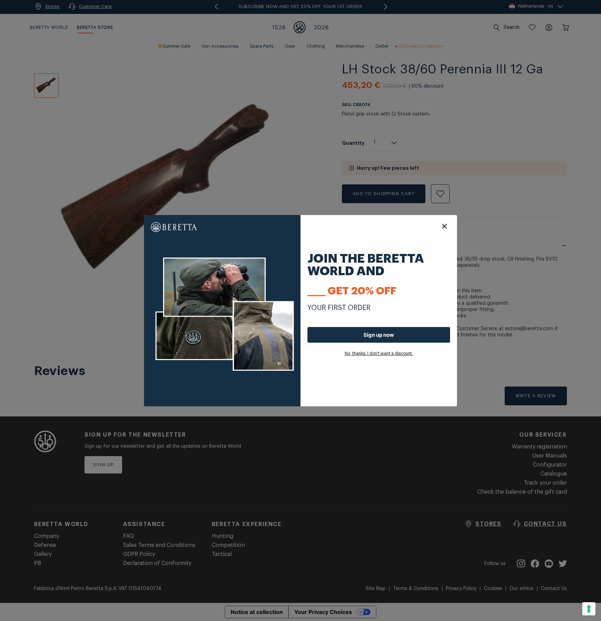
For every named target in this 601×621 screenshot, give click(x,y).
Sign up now (378, 335)
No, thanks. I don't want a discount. (379, 353)
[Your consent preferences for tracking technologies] (588, 608)
